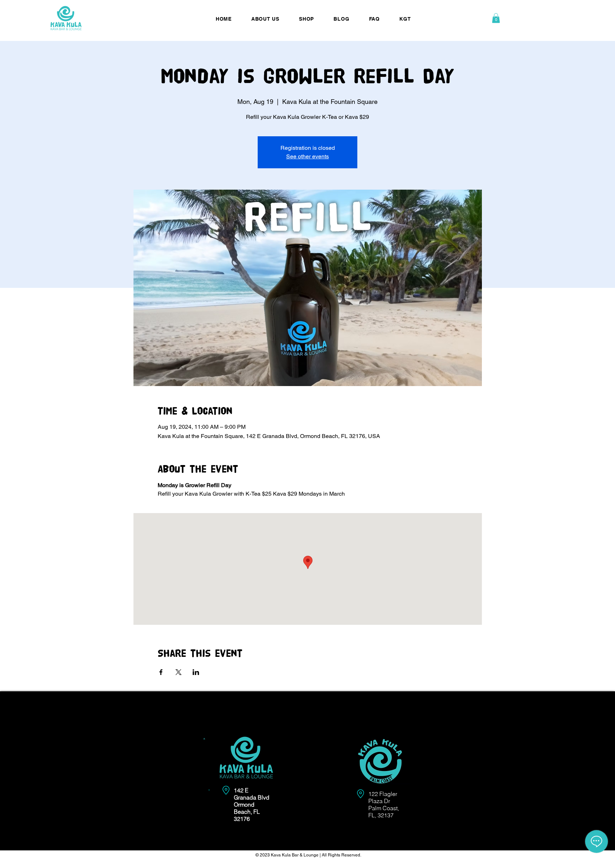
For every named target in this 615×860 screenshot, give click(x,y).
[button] (496, 18)
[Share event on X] (178, 672)
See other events (307, 156)
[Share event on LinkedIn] (196, 672)
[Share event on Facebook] (161, 672)
